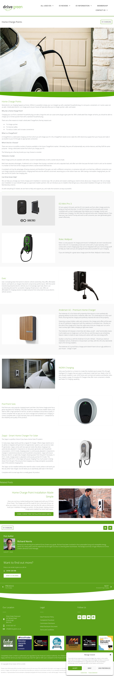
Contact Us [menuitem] (100, 10)
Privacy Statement (93, 672)
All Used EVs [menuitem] (46, 6)
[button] (110, 655)
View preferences (104, 668)
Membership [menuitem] (102, 6)
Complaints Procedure (47, 620)
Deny (89, 668)
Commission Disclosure (47, 623)
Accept (75, 668)
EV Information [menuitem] (83, 6)
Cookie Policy (84, 672)
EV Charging (106, 22)
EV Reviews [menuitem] (63, 6)
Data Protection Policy (47, 617)
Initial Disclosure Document (48, 626)
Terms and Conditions (47, 630)
